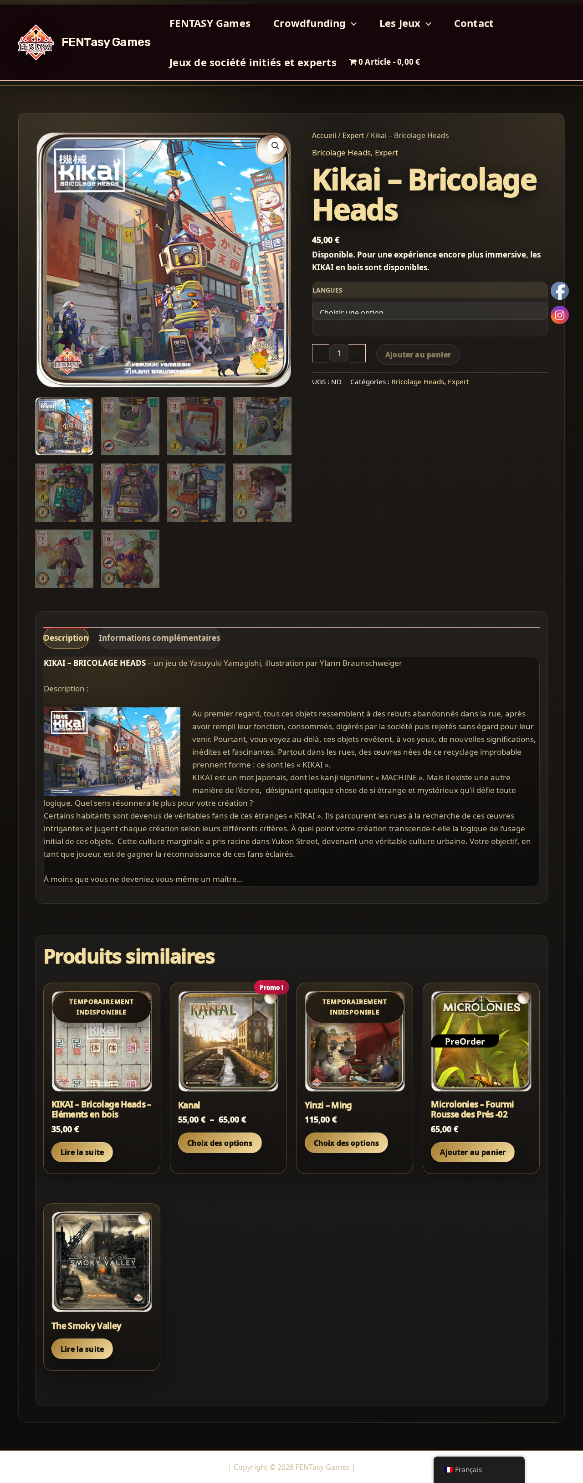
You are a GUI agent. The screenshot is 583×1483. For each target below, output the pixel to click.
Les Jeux (400, 23)
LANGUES (327, 290)
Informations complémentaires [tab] (159, 638)
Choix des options (220, 1143)
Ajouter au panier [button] (473, 1152)
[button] (351, 23)
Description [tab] (66, 638)
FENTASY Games (210, 23)
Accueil (324, 135)
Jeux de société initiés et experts (252, 62)
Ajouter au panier (418, 355)
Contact (474, 23)
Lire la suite (82, 1152)
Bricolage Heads (341, 152)
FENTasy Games (105, 42)
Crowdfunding (309, 23)
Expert (353, 135)
